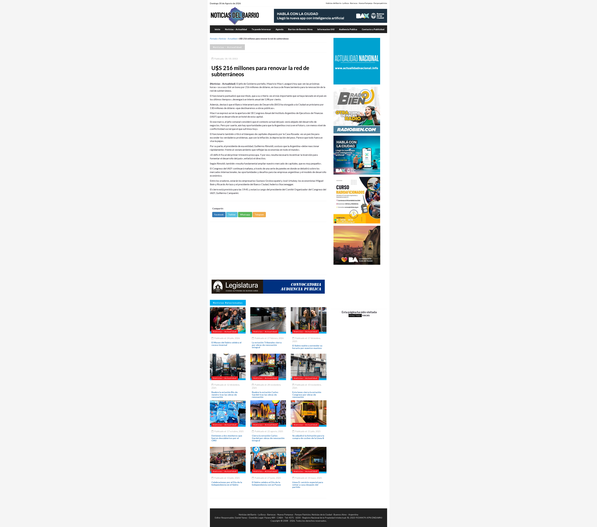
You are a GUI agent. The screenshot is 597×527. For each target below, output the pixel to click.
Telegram (259, 214)
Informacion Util (325, 29)
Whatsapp (245, 214)
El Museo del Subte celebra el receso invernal (226, 343)
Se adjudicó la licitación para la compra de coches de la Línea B (308, 436)
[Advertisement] (268, 248)
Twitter (232, 214)
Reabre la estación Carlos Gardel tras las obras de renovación (265, 394)
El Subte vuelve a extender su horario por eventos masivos (307, 346)
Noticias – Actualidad (236, 29)
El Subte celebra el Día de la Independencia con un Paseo (266, 483)
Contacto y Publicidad (373, 29)
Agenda (279, 29)
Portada (213, 38)
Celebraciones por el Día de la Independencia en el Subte (226, 483)
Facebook (219, 214)
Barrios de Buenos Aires (300, 29)
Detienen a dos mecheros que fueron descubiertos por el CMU (226, 438)
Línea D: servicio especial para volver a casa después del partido (307, 484)
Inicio (217, 29)
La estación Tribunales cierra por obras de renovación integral (267, 345)
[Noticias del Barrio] (235, 15)
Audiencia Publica (348, 29)
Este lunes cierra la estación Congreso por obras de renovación (306, 394)
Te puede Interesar (261, 29)
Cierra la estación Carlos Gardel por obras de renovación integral (268, 438)
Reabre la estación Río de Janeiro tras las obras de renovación (224, 394)
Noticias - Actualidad (228, 38)
